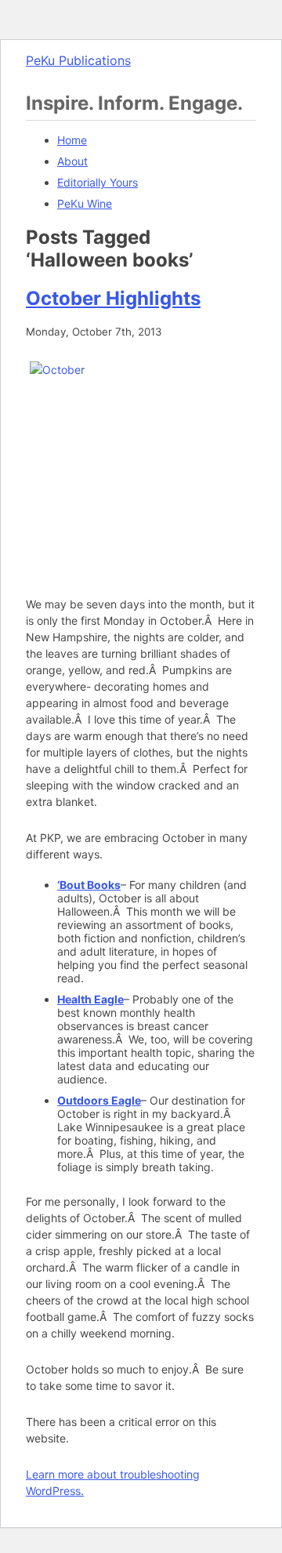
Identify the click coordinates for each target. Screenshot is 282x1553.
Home (72, 140)
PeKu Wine (84, 203)
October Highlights (113, 298)
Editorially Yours (97, 182)
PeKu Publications (78, 60)
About (72, 161)
